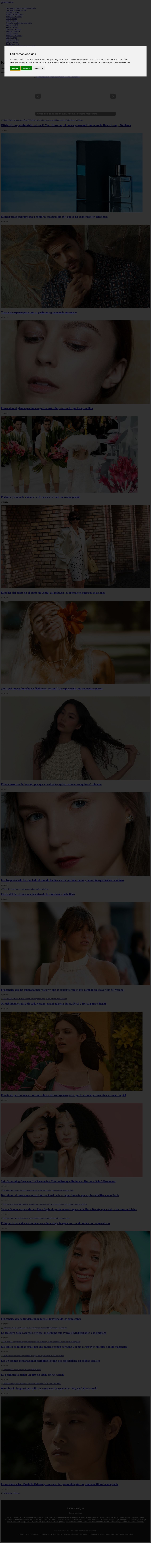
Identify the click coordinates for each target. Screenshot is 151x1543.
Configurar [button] (38, 68)
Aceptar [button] (15, 68)
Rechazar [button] (26, 68)
